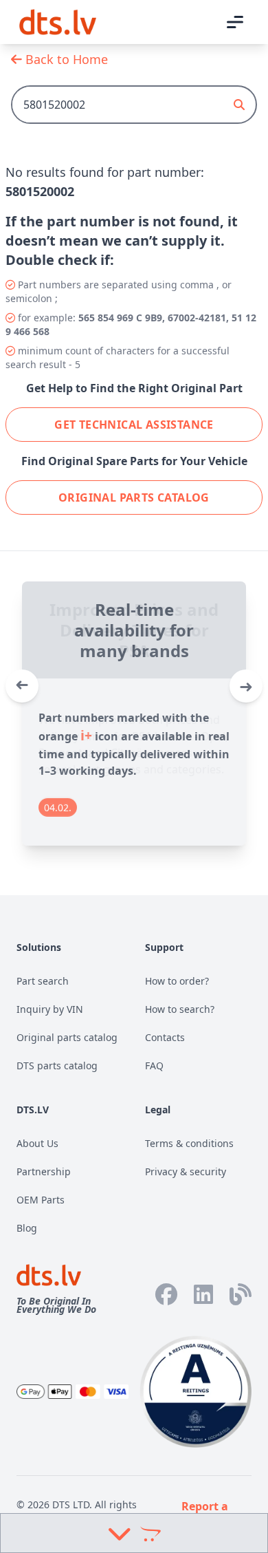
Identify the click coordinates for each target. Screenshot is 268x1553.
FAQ (154, 1065)
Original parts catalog (67, 1037)
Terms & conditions (189, 1143)
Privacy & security (185, 1171)
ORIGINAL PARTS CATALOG (134, 497)
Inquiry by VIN (49, 1009)
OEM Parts (40, 1199)
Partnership (43, 1171)
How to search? (179, 1009)
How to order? (177, 980)
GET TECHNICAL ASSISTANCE (134, 424)
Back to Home (65, 59)
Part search (42, 980)
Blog (26, 1227)
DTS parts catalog (57, 1065)
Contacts (165, 1037)
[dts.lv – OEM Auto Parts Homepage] (58, 22)
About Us (37, 1143)
